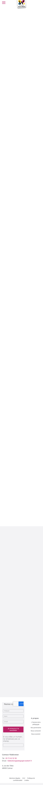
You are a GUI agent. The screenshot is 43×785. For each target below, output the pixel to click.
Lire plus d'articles (20, 691)
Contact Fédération (10, 755)
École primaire (20, 517)
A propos (35, 718)
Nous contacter (36, 731)
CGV (23, 778)
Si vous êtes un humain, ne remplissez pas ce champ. (12, 739)
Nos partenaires (36, 727)
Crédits (26, 780)
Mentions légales (14, 778)
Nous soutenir (35, 734)
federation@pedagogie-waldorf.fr (20, 761)
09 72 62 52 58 (11, 758)
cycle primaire (25, 56)
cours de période (11, 409)
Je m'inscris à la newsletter (13, 729)
